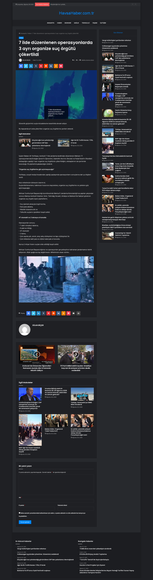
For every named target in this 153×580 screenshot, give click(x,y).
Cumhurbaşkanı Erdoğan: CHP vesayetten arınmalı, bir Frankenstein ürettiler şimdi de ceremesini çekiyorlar (30, 405)
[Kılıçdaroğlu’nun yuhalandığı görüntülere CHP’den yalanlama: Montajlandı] (24, 143)
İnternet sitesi (62, 505)
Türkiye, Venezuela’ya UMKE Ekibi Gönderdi (81, 403)
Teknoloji (86, 23)
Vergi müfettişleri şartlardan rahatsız (116, 40)
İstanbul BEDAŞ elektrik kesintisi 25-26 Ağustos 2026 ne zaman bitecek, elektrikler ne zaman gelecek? (56, 392)
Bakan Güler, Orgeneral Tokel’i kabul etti (54, 430)
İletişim (103, 23)
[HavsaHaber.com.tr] (76, 13)
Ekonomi (68, 23)
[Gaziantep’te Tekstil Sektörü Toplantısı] (108, 236)
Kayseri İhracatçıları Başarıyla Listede (123, 85)
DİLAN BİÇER (26, 60)
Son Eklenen (118, 33)
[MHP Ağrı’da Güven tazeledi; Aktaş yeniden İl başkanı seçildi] (30, 430)
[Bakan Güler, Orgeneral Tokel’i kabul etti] (56, 420)
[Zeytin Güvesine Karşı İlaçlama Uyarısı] (108, 113)
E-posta (22, 505)
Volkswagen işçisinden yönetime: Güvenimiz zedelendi (115, 47)
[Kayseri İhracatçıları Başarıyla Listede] (108, 87)
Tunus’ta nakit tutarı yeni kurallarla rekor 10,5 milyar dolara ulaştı (117, 189)
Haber (59, 23)
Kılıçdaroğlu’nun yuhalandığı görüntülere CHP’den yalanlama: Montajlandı (73, 4)
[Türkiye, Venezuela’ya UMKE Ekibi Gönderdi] (82, 394)
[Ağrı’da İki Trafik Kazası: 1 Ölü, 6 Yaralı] (63, 143)
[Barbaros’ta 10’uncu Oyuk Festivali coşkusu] (108, 78)
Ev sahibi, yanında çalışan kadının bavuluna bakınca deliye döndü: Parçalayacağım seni (81, 432)
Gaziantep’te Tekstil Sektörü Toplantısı (123, 234)
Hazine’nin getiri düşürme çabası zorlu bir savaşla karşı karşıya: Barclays (118, 218)
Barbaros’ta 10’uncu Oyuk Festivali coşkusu (123, 76)
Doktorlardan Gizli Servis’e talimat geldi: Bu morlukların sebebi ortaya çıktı (124, 179)
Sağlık (76, 23)
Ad (20, 497)
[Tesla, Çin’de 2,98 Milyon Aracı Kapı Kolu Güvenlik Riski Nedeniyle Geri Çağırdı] (108, 167)
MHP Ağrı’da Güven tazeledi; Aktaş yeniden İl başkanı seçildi (29, 450)
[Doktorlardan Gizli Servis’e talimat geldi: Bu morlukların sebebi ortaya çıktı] (108, 179)
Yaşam (94, 23)
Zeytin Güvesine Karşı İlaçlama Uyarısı (123, 111)
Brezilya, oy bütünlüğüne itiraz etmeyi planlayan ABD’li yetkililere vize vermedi (117, 226)
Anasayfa (50, 23)
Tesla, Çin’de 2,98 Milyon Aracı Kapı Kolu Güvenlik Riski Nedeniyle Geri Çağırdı (124, 167)
